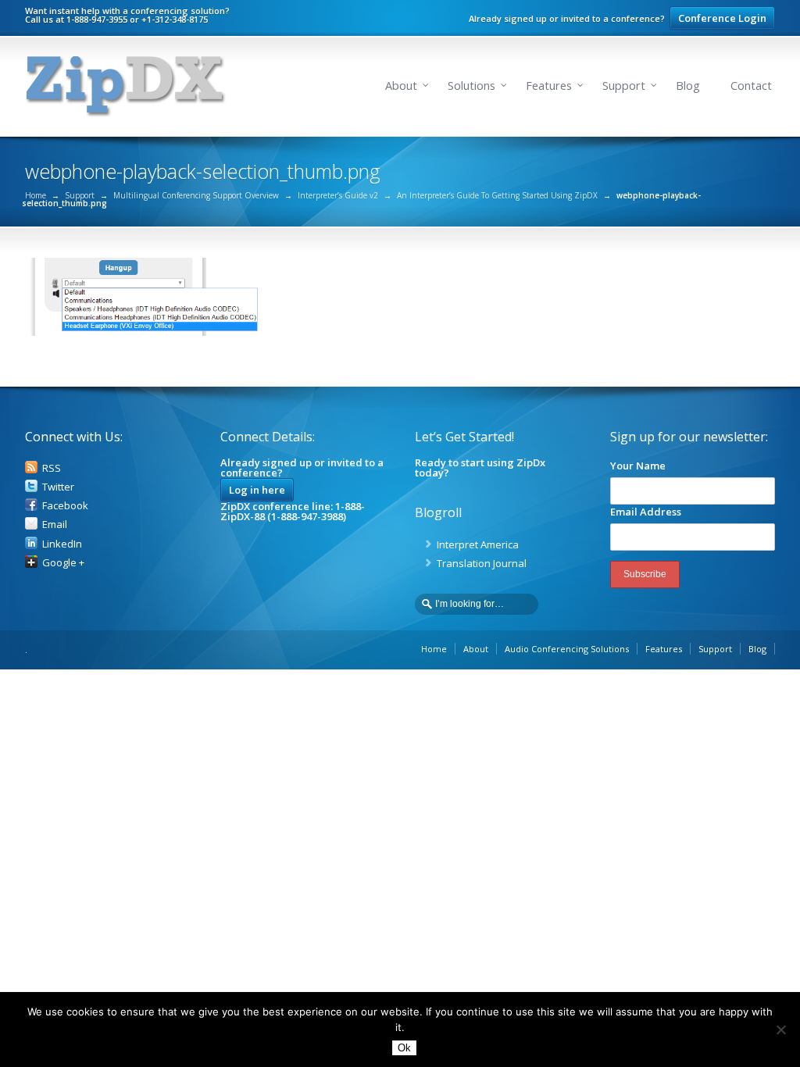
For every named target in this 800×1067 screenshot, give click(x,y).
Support (623, 85)
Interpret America (478, 544)
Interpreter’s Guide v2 (338, 195)
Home (35, 195)
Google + (63, 562)
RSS (51, 468)
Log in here (257, 490)
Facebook (65, 505)
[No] (780, 1029)
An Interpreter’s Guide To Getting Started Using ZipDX (497, 195)
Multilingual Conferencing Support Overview (196, 195)
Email (54, 524)
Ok (404, 1048)
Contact (751, 85)
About (401, 85)
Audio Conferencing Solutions (567, 649)
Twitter (58, 487)
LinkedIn (62, 544)
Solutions (471, 85)
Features (549, 85)
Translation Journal (482, 563)
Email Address (645, 512)
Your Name (638, 466)
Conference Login (722, 18)
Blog (688, 85)
